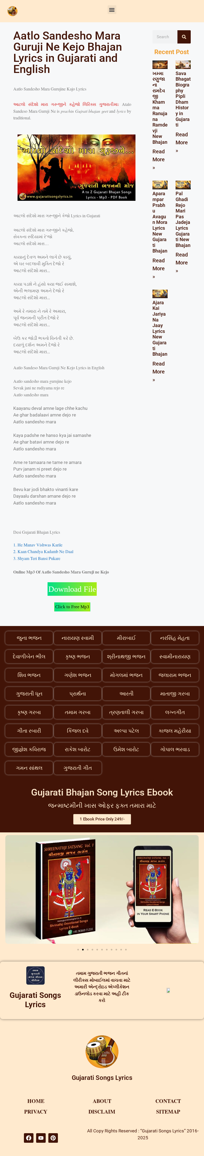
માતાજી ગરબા (175, 693)
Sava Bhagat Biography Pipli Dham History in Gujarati (183, 99)
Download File (72, 589)
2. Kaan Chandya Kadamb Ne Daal (43, 551)
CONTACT (168, 1101)
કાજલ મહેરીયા (175, 731)
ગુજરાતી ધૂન (29, 693)
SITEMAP (168, 1111)
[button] (112, 9)
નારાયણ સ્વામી (78, 638)
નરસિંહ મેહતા (175, 638)
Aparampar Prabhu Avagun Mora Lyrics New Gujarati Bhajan (159, 222)
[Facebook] (28, 1138)
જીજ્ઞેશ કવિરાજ (29, 749)
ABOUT (102, 1101)
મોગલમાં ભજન (126, 675)
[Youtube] (41, 1138)
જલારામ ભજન (175, 675)
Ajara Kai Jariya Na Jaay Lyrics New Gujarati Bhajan (159, 328)
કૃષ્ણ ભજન (77, 656)
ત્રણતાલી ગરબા (126, 712)
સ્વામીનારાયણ (174, 656)
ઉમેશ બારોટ (126, 749)
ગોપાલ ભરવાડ (175, 749)
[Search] (184, 37)
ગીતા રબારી (29, 731)
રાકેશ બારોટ (78, 749)
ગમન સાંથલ (29, 768)
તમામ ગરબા (78, 712)
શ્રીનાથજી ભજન (126, 656)
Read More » (158, 159)
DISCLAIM (101, 1111)
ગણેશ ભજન (77, 675)
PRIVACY (35, 1111)
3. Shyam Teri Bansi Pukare (36, 558)
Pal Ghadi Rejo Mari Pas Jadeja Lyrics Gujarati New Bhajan (183, 219)
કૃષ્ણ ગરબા (29, 712)
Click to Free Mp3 (72, 606)
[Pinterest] (53, 1138)
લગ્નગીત (175, 712)
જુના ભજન (29, 638)
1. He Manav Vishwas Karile (37, 544)
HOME (35, 1101)
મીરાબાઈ (126, 638)
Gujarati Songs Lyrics (35, 1000)
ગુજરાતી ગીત (77, 768)
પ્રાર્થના (77, 693)
